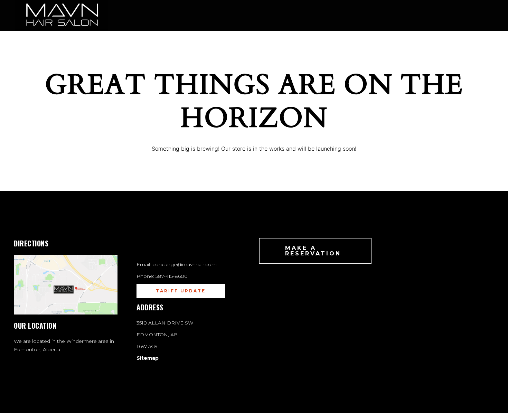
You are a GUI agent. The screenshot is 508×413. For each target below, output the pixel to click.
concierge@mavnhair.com (184, 264)
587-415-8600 (172, 276)
